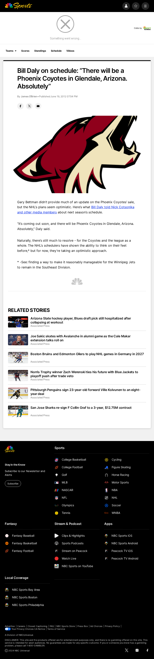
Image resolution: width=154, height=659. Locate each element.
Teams (9, 50)
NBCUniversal (26, 635)
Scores (25, 50)
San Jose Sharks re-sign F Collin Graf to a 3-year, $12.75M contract (81, 408)
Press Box (82, 626)
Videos (70, 50)
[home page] (18, 6)
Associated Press (40, 325)
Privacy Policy (112, 626)
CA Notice (39, 629)
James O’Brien (29, 96)
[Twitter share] (29, 106)
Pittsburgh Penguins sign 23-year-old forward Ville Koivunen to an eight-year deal (85, 392)
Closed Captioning (37, 626)
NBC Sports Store (65, 626)
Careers (21, 626)
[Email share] (38, 106)
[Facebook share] (20, 106)
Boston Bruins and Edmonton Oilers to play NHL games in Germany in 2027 (87, 354)
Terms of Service (56, 629)
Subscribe (12, 483)
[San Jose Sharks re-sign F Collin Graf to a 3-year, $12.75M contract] (18, 411)
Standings (40, 50)
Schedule (56, 50)
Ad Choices (96, 626)
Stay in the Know (15, 464)
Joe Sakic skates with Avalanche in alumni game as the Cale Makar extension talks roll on (80, 338)
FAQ (52, 626)
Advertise (10, 626)
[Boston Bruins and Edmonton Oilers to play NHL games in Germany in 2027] (18, 357)
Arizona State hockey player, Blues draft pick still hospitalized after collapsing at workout (80, 320)
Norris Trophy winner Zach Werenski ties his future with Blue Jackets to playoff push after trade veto (84, 374)
